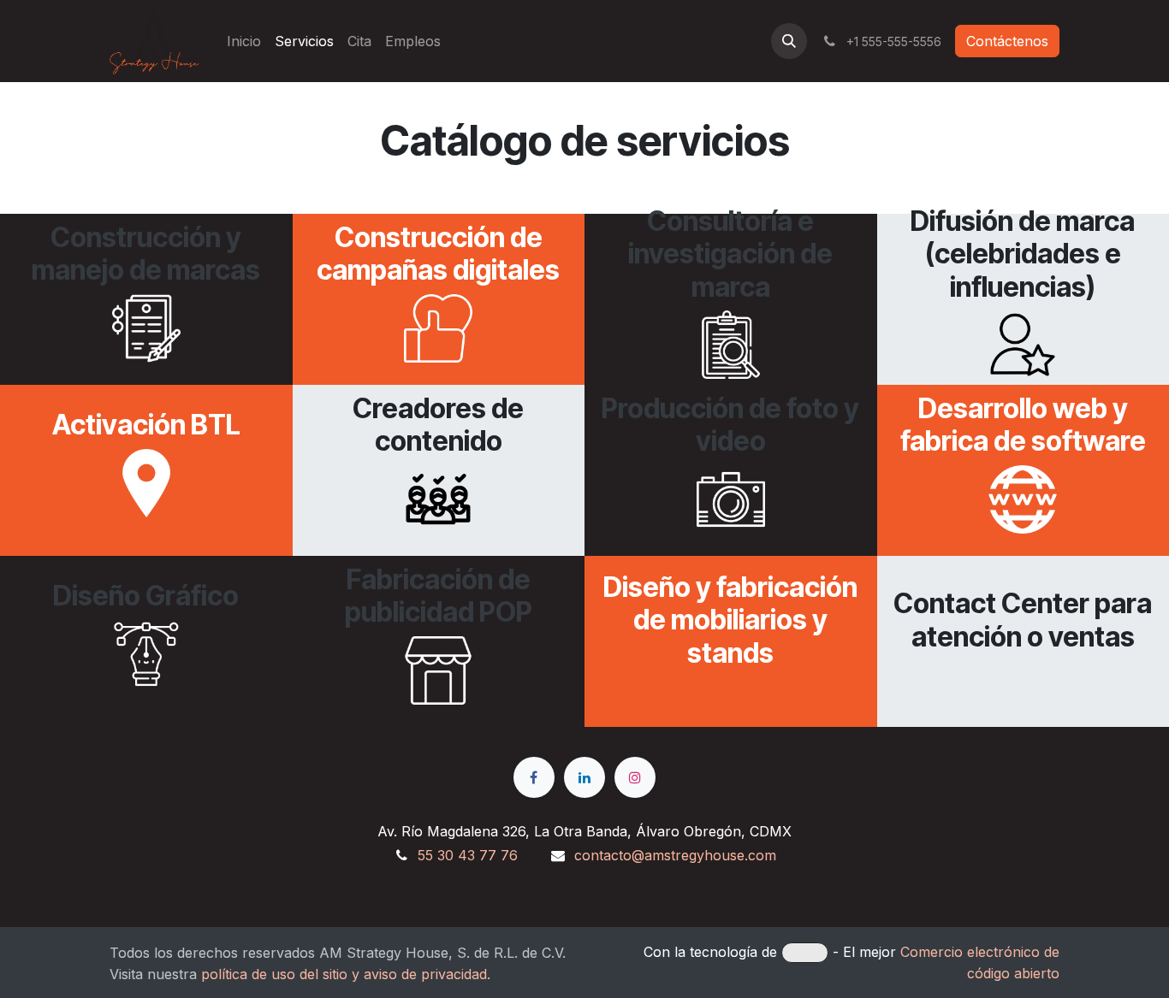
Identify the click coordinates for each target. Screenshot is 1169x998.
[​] (534, 777)
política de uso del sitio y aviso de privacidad (344, 974)
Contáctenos (1007, 41)
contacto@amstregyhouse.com (675, 855)
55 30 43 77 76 (468, 855)
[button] (789, 41)
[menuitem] (244, 41)
